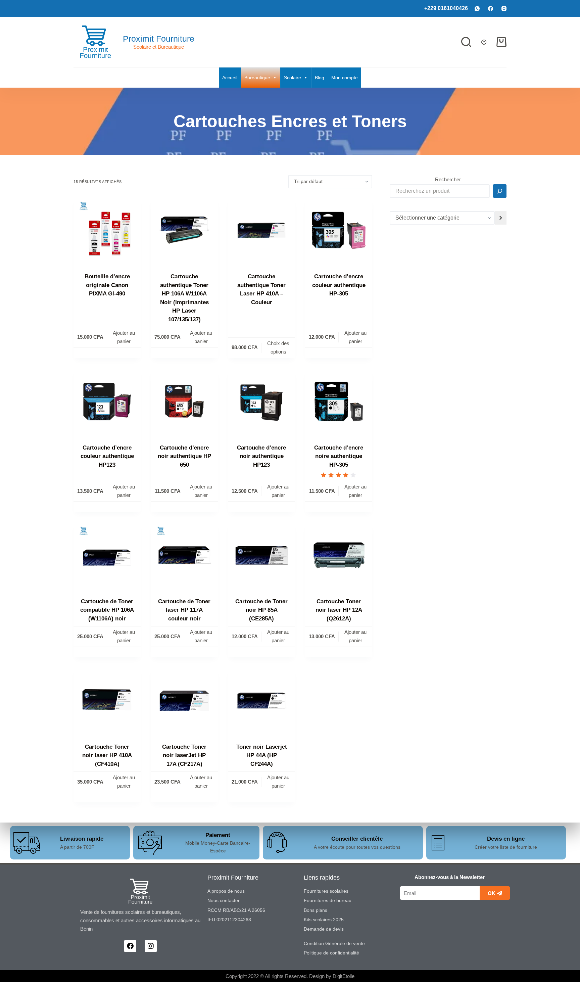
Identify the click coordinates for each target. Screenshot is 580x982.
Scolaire (292, 77)
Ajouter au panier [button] (124, 337)
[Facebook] (490, 8)
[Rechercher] (466, 42)
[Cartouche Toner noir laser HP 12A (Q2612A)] (338, 555)
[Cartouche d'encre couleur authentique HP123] (107, 401)
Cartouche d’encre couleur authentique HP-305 (339, 285)
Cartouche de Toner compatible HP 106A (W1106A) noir (107, 610)
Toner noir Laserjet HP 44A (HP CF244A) (261, 755)
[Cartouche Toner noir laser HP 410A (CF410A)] (107, 700)
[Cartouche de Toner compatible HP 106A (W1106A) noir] (107, 555)
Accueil (229, 77)
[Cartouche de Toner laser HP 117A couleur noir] (184, 555)
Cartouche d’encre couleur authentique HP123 (107, 456)
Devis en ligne (506, 839)
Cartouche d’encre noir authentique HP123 (261, 456)
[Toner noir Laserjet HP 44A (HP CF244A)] (261, 700)
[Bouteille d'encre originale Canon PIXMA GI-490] (107, 230)
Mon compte (344, 77)
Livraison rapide (81, 839)
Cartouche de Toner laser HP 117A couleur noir (184, 610)
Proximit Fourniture (158, 38)
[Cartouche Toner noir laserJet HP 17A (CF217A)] (184, 700)
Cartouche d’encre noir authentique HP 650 (184, 456)
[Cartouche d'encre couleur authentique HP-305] (338, 230)
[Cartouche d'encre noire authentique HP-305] (338, 401)
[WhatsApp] (477, 8)
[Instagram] (503, 8)
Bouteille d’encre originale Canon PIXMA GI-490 (107, 285)
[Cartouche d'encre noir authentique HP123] (261, 401)
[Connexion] (483, 42)
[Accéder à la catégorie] (500, 218)
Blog (319, 77)
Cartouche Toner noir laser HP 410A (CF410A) (107, 755)
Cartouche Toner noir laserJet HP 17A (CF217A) (184, 755)
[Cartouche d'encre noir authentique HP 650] (184, 401)
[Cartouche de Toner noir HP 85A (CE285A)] (261, 555)
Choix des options (278, 347)
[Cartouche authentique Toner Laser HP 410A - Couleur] (261, 230)
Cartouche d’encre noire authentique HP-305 (338, 456)
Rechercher (448, 179)
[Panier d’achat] (501, 42)
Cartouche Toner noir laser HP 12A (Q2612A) (339, 610)
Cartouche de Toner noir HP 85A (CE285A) (261, 610)
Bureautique (257, 77)
